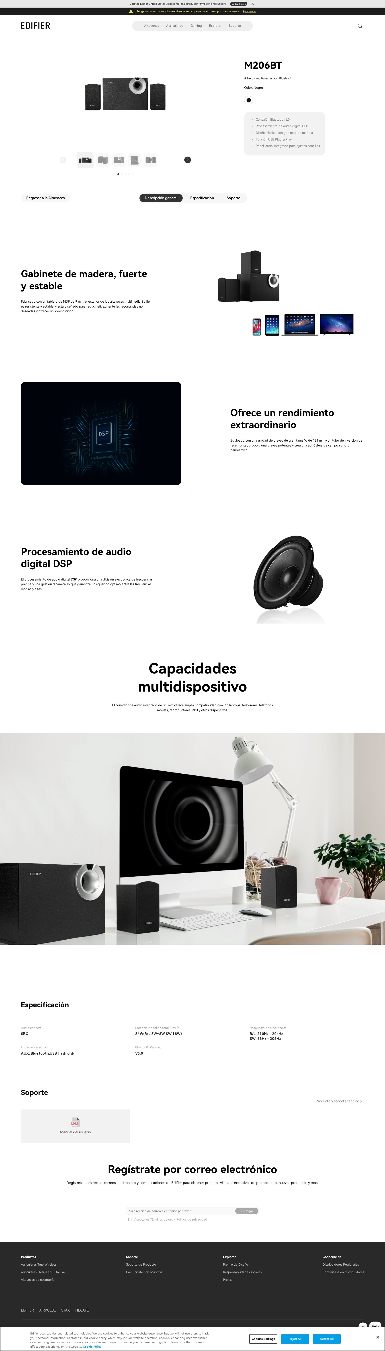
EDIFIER (27, 1310)
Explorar (215, 26)
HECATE (82, 1310)
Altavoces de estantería (37, 1279)
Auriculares (174, 26)
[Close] (378, 1337)
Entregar (247, 1211)
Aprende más (249, 11)
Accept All (326, 1339)
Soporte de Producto (141, 1264)
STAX (65, 1310)
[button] (63, 160)
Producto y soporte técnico (337, 1101)
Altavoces (151, 26)
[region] (192, 1339)
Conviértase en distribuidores (343, 1272)
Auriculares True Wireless (38, 1264)
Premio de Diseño (235, 1264)
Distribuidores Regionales (341, 1264)
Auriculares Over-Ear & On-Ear (43, 1272)
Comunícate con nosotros (144, 1272)
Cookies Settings (263, 1339)
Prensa (228, 1279)
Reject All (295, 1339)
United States (239, 4)
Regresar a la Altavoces (45, 198)
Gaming (196, 26)
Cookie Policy (92, 1346)
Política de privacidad (191, 1219)
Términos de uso (161, 1219)
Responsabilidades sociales (242, 1272)
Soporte (235, 26)
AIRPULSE (47, 1310)
